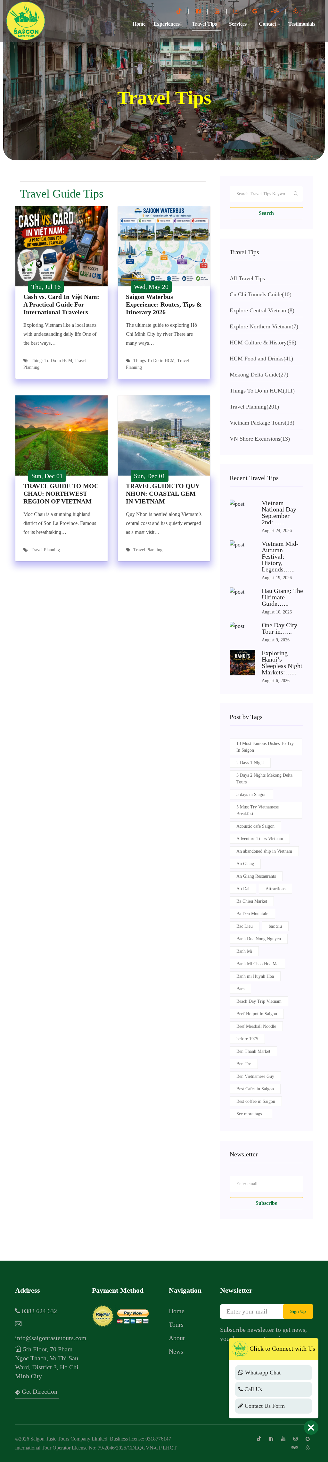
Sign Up (298, 1311)
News (176, 1351)
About (177, 1337)
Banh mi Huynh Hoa (255, 976)
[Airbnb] (296, 11)
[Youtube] (218, 11)
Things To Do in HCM (51, 360)
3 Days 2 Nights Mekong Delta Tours (264, 778)
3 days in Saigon (251, 794)
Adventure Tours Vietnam (259, 838)
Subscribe (266, 1203)
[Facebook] (199, 11)
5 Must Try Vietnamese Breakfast (257, 810)
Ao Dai (243, 888)
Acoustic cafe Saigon (255, 826)
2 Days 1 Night (250, 762)
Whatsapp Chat (262, 1372)
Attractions (275, 888)
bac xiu (275, 926)
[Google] (255, 11)
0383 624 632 (38, 1310)
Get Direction (38, 1391)
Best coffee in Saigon (255, 1101)
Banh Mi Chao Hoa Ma (257, 963)
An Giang (245, 863)
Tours (176, 1324)
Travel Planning (45, 549)
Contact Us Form (264, 1406)
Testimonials (301, 24)
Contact (268, 24)
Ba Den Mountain (252, 913)
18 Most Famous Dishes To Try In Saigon (265, 747)
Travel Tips (205, 24)
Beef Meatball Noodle (256, 1026)
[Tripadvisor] (275, 11)
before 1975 (247, 1038)
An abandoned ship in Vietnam (264, 851)
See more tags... (251, 1113)
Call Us (252, 1389)
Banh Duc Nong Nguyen (258, 938)
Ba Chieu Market (251, 901)
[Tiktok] (179, 11)
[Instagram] (237, 11)
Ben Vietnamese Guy (255, 1076)
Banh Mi (244, 951)
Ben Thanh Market (253, 1051)
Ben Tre (243, 1063)
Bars (240, 988)
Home (139, 24)
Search (266, 213)
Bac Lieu (244, 926)
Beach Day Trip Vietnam (259, 1001)
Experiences (167, 24)
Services (238, 24)
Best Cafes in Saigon (255, 1088)
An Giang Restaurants (256, 876)
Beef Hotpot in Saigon (256, 1013)
